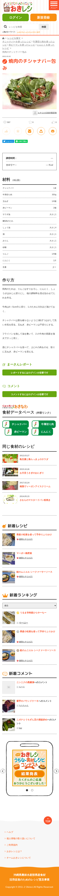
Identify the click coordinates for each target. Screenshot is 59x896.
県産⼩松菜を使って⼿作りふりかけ (34, 534)
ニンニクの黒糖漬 (25, 682)
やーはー (23, 622)
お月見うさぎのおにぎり (32, 473)
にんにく (46, 431)
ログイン (15, 17)
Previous (2, 771)
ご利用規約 (12, 845)
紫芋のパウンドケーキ (28, 701)
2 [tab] (32, 790)
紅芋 (38, 32)
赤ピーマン (20, 431)
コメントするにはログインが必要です (29, 394)
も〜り (22, 687)
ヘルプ (10, 832)
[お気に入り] (18, 131)
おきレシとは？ (14, 851)
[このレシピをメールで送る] (30, 131)
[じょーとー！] (6, 131)
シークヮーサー (30, 32)
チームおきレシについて (19, 857)
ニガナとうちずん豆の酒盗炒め (32, 719)
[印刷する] (53, 131)
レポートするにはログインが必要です (29, 372)
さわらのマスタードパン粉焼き (35, 500)
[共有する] (41, 131)
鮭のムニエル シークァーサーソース (34, 572)
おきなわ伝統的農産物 (47, 113)
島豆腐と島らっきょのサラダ (34, 459)
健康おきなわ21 (26, 539)
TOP (48, 821)
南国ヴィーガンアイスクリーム (35, 486)
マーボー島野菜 (24, 553)
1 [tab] (27, 790)
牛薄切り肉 (47, 424)
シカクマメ (21, 32)
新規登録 (43, 17)
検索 (44, 27)
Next (56, 771)
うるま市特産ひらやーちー (33, 612)
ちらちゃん (23, 705)
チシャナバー (19, 424)
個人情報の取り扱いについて (21, 838)
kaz (20, 728)
